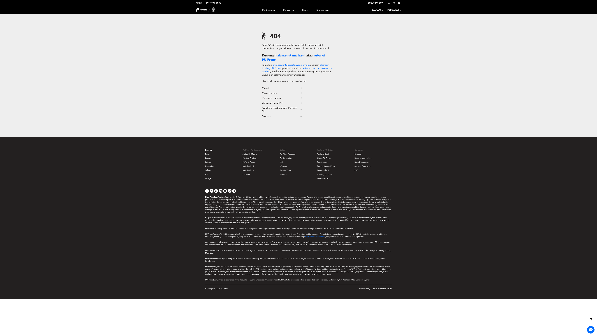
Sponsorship (323, 10)
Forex (207, 154)
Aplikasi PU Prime (250, 154)
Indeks (208, 162)
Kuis (281, 162)
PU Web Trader (249, 162)
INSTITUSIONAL (213, 3)
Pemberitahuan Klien (326, 166)
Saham (208, 170)
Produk (208, 150)
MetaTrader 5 (248, 166)
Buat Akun (377, 10)
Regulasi (357, 154)
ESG (356, 170)
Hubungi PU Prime (325, 174)
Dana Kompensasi (361, 162)
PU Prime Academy (288, 154)
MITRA (199, 3)
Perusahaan (288, 10)
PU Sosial (246, 174)
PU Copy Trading (249, 158)
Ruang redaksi (323, 170)
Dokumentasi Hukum (363, 158)
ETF (206, 174)
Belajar (305, 10)
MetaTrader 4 (248, 170)
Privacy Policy (364, 288)
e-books (283, 174)
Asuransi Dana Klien (362, 166)
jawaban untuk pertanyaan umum (291, 65)
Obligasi (208, 178)
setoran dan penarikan (315, 68)
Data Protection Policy (382, 288)
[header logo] (205, 10)
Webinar (283, 166)
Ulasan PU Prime (324, 158)
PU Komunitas (286, 158)
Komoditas (209, 166)
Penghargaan (322, 162)
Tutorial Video (285, 170)
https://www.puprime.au (315, 236)
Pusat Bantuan (323, 178)
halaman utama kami (290, 55)
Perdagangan (268, 10)
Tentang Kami (323, 154)
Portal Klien (394, 10)
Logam (208, 158)
